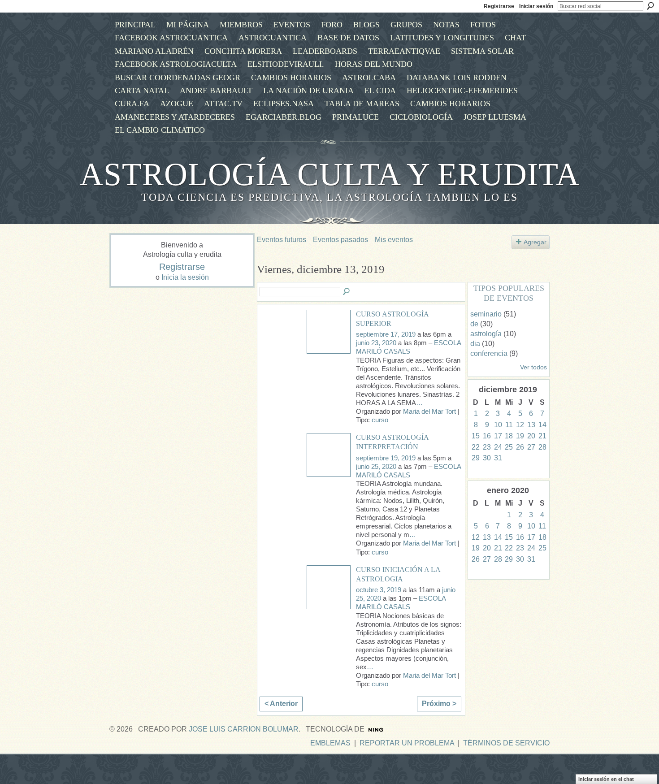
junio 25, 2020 (376, 466)
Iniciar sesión (536, 6)
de (474, 324)
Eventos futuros (281, 239)
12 (520, 425)
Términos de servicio (506, 743)
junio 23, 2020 (376, 343)
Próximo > (439, 703)
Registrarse (499, 6)
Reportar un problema (407, 743)
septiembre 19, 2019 (386, 458)
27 (531, 447)
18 (509, 436)
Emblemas (330, 743)
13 (531, 425)
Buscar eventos (347, 292)
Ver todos (533, 367)
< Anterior (281, 703)
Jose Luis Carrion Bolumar (244, 729)
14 (542, 425)
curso (380, 420)
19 (520, 436)
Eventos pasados (340, 239)
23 (487, 447)
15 (476, 436)
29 (476, 458)
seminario (486, 314)
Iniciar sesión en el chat (606, 779)
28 (542, 447)
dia (475, 343)
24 (498, 447)
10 (498, 425)
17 (498, 436)
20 (531, 436)
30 (487, 458)
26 (520, 447)
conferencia (488, 353)
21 (542, 436)
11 (509, 425)
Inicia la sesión (185, 277)
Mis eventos (394, 239)
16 (487, 436)
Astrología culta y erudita (330, 174)
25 (509, 447)
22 (476, 447)
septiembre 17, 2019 (386, 334)
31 (498, 458)
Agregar (535, 242)
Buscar (650, 6)
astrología (486, 334)
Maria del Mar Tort (429, 411)
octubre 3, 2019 (378, 589)
